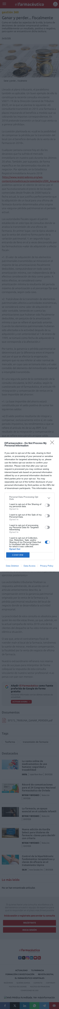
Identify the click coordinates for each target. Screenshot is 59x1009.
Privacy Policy (46, 566)
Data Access (29, 566)
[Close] (53, 443)
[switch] (47, 505)
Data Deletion (12, 566)
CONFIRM (17, 555)
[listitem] (29, 498)
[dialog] (29, 504)
